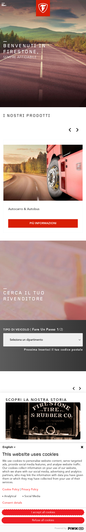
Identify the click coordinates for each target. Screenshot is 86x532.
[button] (43, 8)
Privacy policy (41, 502)
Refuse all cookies (43, 520)
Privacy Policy (29, 489)
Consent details (12, 502)
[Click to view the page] (43, 173)
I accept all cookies (43, 512)
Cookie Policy (10, 489)
